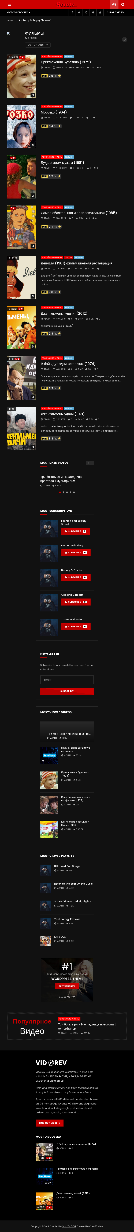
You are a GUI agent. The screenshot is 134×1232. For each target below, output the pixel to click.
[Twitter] (79, 12)
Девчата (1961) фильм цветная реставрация (77, 263)
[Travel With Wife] (49, 627)
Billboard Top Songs (67, 866)
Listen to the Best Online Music (73, 884)
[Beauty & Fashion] (49, 578)
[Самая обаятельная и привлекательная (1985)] (21, 227)
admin (47, 67)
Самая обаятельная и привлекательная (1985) (79, 212)
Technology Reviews (67, 919)
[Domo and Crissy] (49, 553)
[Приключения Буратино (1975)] (21, 76)
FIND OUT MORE (49, 1122)
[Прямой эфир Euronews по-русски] (49, 755)
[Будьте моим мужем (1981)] (21, 177)
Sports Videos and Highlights (72, 901)
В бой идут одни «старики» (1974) (68, 363)
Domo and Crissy (72, 545)
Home (10, 20)
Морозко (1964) (54, 112)
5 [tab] (74, 492)
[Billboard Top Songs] (45, 870)
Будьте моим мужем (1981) (62, 162)
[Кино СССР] (45, 941)
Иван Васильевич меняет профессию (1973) (75, 798)
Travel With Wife (71, 619)
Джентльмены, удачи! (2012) (64, 313)
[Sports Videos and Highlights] (45, 906)
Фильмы (69, 56)
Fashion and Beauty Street (73, 522)
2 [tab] (63, 492)
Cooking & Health (72, 595)
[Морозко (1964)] (21, 126)
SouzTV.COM (69, 1226)
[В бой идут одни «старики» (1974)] (21, 378)
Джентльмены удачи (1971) (63, 414)
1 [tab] (60, 492)
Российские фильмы (52, 56)
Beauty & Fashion (72, 570)
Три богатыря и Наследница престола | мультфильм (61, 479)
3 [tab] (67, 492)
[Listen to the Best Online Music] (45, 888)
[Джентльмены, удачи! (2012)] (21, 327)
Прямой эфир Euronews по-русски (75, 749)
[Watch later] (86, 12)
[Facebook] (72, 12)
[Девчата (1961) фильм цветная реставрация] (21, 277)
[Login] (99, 12)
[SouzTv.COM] (67, 4)
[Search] (122, 4)
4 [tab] (70, 492)
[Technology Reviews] (45, 923)
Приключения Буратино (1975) (66, 62)
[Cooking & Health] (49, 602)
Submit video (115, 12)
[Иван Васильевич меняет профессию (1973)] (49, 805)
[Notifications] (93, 12)
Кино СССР (60, 937)
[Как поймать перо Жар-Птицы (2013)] (49, 829)
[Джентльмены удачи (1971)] (21, 428)
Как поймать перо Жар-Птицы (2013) (75, 823)
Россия (68, 257)
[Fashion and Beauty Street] (49, 528)
